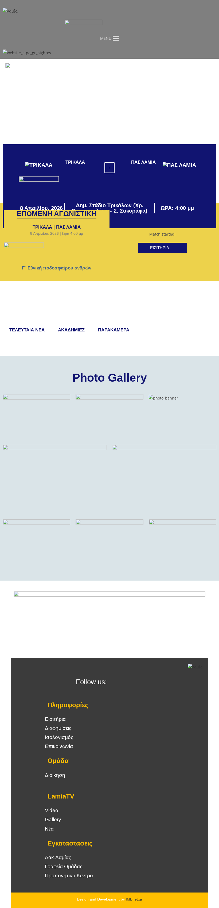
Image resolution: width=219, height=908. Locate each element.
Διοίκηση (55, 775)
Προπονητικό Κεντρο (69, 875)
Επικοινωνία (59, 746)
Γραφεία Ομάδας (63, 866)
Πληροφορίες (68, 705)
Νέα (49, 829)
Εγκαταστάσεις (70, 843)
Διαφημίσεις (58, 728)
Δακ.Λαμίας (58, 857)
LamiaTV (61, 796)
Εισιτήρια (55, 719)
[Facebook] (119, 682)
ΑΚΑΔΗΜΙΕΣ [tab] (71, 329)
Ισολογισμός (59, 737)
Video (51, 810)
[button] (109, 167)
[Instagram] (133, 682)
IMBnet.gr (134, 899)
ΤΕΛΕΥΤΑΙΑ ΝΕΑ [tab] (27, 329)
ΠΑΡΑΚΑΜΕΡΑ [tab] (113, 329)
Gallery (53, 819)
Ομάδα (58, 760)
